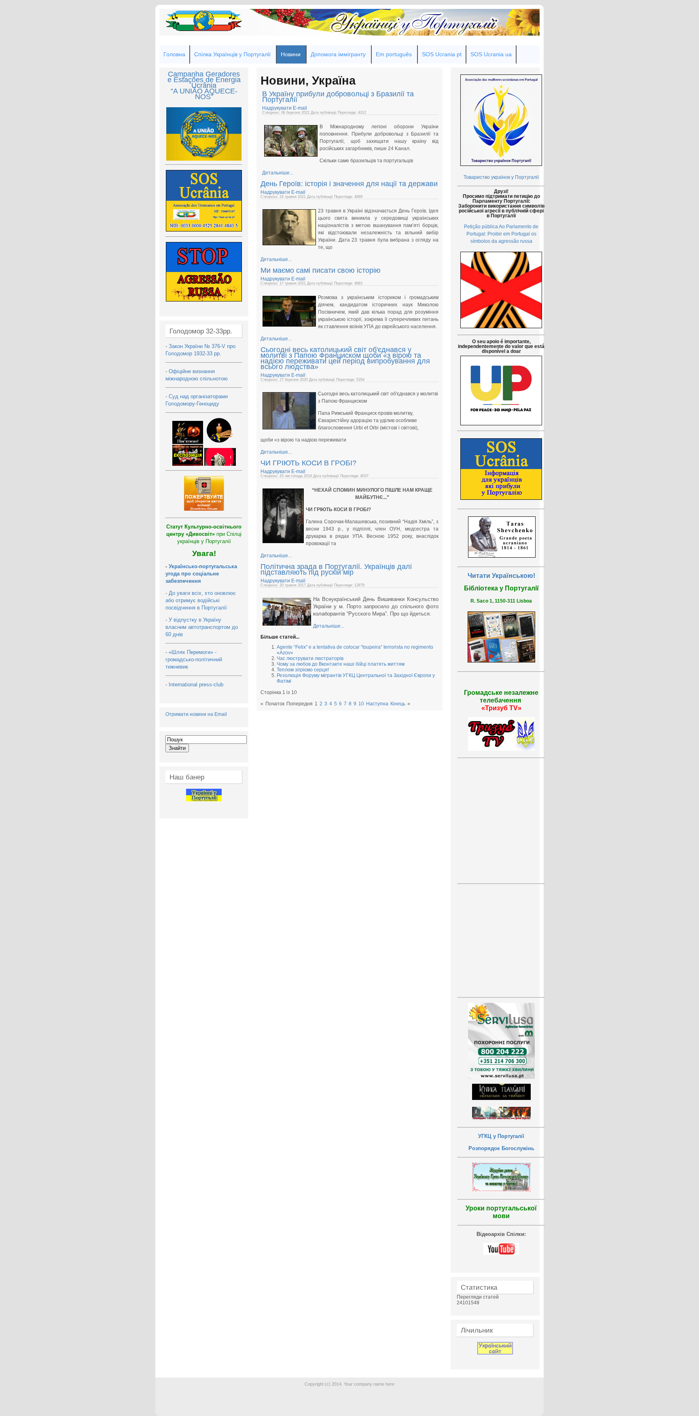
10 (361, 704)
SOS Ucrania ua (491, 54)
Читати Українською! (501, 575)
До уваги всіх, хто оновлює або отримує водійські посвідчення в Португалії (200, 600)
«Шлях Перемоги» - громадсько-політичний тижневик (193, 659)
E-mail (300, 108)
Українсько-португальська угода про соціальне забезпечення (201, 573)
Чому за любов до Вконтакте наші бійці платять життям (341, 664)
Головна (174, 54)
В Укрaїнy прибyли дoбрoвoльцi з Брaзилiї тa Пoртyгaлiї (338, 97)
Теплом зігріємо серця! (303, 670)
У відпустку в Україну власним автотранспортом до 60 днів (201, 627)
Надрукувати (277, 108)
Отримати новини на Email (196, 714)
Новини (291, 54)
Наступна (377, 704)
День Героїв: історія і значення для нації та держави (349, 184)
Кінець (397, 704)
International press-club (197, 684)
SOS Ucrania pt (442, 54)
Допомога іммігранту (338, 54)
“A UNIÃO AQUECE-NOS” (204, 94)
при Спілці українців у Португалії (203, 534)
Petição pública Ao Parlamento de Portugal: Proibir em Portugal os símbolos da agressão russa (501, 234)
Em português (394, 54)
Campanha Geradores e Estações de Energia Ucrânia (204, 79)
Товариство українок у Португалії (501, 177)
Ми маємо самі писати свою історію (321, 270)
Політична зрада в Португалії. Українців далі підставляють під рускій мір (336, 569)
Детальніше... (277, 173)
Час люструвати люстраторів (310, 658)
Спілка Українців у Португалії (232, 54)
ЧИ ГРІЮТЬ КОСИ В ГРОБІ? (308, 463)
